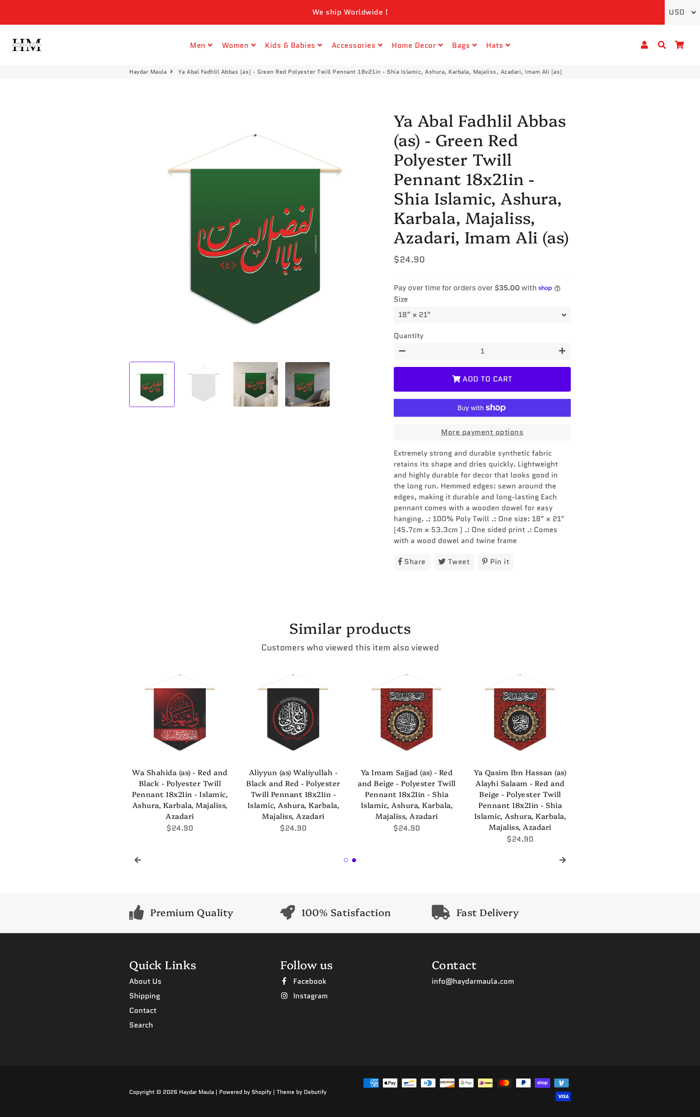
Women (236, 45)
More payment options (482, 432)
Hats (496, 45)
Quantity (408, 335)
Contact (142, 1010)
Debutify (315, 1092)
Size (401, 299)
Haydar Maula (147, 72)
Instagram (309, 996)
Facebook (309, 981)
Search (141, 1025)
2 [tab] (354, 860)
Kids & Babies (291, 45)
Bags (462, 45)
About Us (145, 981)
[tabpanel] (179, 748)
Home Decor (415, 45)
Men (199, 45)
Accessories (355, 45)
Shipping (144, 996)
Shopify (261, 1092)
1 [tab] (346, 860)
